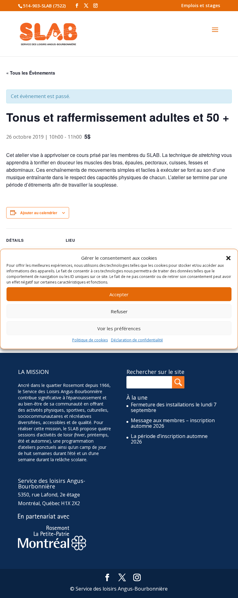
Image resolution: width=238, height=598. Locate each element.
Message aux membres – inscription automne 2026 (173, 423)
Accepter (119, 294)
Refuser (119, 311)
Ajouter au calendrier (38, 212)
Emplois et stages (200, 5)
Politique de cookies (90, 340)
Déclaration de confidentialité (137, 340)
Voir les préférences (119, 328)
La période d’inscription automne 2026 (169, 439)
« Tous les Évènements (30, 73)
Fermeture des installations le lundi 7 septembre (173, 407)
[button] (228, 258)
